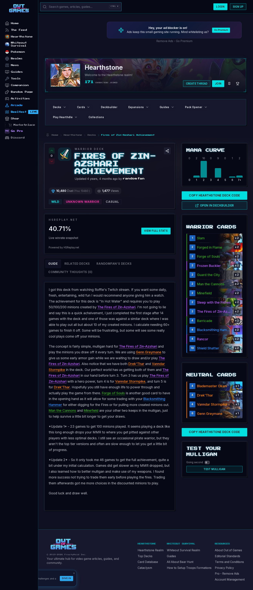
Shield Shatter (208, 348)
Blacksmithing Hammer (214, 330)
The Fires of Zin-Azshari (116, 307)
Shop (15, 119)
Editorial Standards (227, 556)
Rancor (202, 339)
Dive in (66, 578)
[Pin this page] (47, 135)
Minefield (91, 410)
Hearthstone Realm (151, 550)
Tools (16, 78)
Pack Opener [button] (193, 107)
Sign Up (238, 6)
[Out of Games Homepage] (63, 544)
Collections (96, 117)
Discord (18, 138)
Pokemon (18, 52)
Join (218, 83)
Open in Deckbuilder (217, 205)
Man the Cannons (62, 410)
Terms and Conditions (229, 562)
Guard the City (208, 275)
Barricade (204, 321)
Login (220, 6)
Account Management (230, 579)
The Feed (19, 30)
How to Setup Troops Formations (189, 568)
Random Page (22, 92)
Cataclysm (145, 568)
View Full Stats (156, 230)
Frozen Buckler (209, 266)
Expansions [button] (136, 107)
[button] (167, 151)
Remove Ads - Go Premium (174, 41)
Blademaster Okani (212, 386)
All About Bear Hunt (180, 562)
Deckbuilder (109, 107)
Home (15, 23)
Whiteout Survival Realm (183, 550)
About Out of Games (228, 550)
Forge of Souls (113, 393)
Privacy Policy (224, 568)
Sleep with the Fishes (214, 302)
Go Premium (221, 30)
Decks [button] (57, 107)
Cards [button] (81, 107)
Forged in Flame (209, 247)
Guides (171, 556)
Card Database (148, 562)
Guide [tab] (53, 263)
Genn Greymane (148, 352)
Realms (17, 58)
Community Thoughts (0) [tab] (70, 272)
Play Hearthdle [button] (63, 117)
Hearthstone (22, 37)
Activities (20, 98)
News (15, 65)
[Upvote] (52, 150)
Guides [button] (164, 107)
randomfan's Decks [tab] (114, 263)
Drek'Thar (136, 364)
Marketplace (24, 125)
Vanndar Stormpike (130, 381)
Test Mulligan (214, 469)
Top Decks (145, 556)
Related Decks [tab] (77, 263)
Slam (201, 238)
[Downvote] (52, 161)
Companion (20, 85)
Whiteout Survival (19, 44)
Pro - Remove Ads (227, 573)
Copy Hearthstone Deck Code (214, 195)
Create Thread (197, 83)
